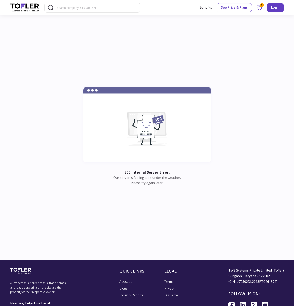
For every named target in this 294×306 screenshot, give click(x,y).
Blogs (123, 288)
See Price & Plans (234, 7)
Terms (168, 281)
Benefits (206, 7)
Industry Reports (131, 295)
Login (275, 7)
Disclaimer (171, 295)
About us (125, 281)
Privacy (169, 288)
